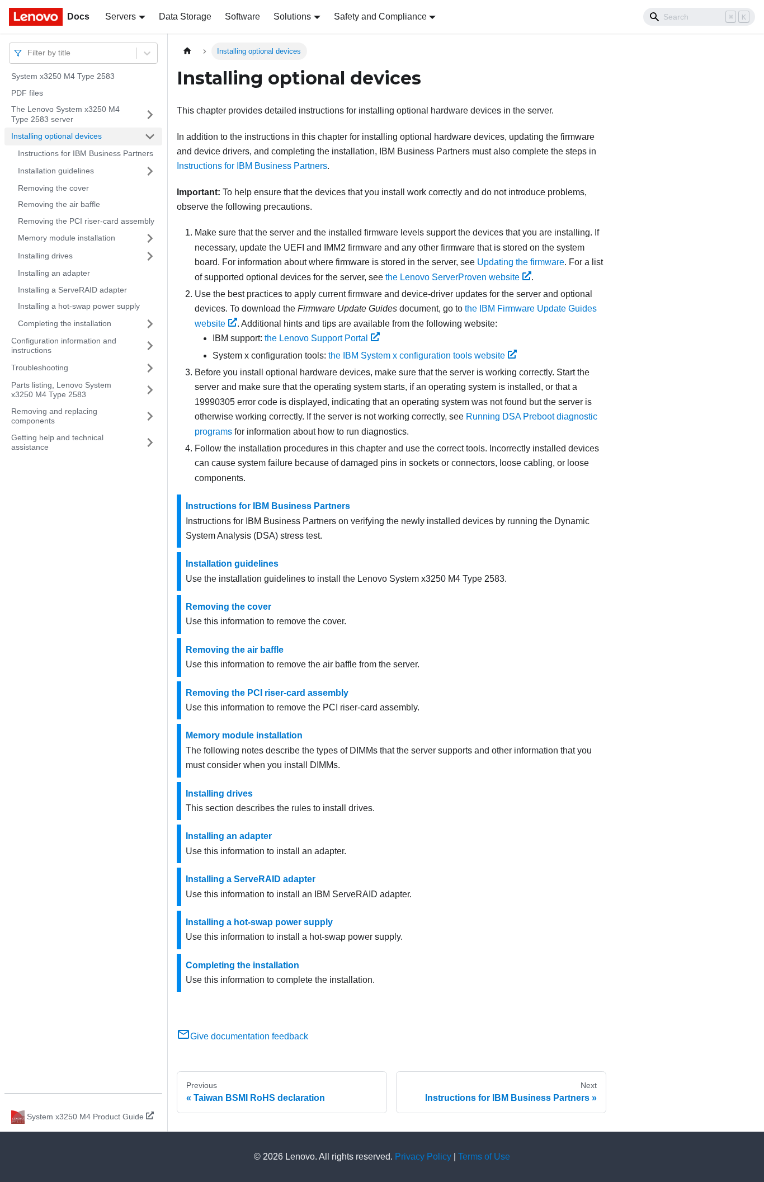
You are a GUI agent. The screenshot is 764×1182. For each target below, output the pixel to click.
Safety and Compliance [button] (380, 16)
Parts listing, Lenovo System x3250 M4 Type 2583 (61, 389)
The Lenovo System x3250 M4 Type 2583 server (65, 114)
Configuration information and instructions (63, 345)
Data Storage (185, 16)
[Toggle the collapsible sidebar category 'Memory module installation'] (150, 238)
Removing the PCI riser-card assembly (86, 220)
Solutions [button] (292, 16)
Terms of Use (484, 1156)
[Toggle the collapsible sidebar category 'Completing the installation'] (150, 324)
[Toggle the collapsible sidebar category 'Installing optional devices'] (150, 136)
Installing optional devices (56, 135)
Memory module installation (66, 237)
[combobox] (28, 52)
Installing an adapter (54, 273)
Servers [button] (120, 16)
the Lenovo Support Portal (316, 338)
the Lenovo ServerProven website (452, 277)
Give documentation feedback (249, 1036)
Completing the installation (64, 323)
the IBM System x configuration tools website (416, 355)
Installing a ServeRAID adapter (72, 289)
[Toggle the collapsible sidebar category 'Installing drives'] (150, 256)
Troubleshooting (39, 367)
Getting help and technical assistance (57, 442)
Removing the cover (53, 187)
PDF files (27, 92)
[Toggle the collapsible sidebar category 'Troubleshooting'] (150, 368)
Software (242, 16)
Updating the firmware (520, 262)
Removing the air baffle (59, 204)
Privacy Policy (423, 1156)
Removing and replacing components (54, 416)
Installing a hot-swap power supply (79, 306)
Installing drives (45, 255)
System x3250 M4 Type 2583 (63, 76)
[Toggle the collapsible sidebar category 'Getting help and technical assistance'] (150, 443)
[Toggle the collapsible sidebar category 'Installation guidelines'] (150, 171)
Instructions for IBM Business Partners (85, 153)
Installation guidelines (56, 170)
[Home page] (187, 51)
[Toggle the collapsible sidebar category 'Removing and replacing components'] (150, 416)
